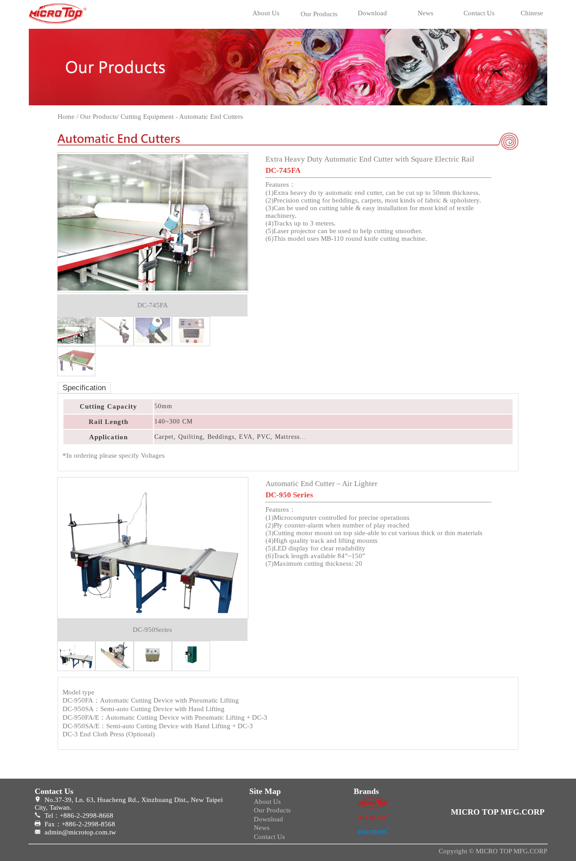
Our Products (319, 14)
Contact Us (479, 13)
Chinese (532, 13)
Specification (84, 387)
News (425, 13)
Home (66, 116)
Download (372, 13)
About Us (265, 13)
